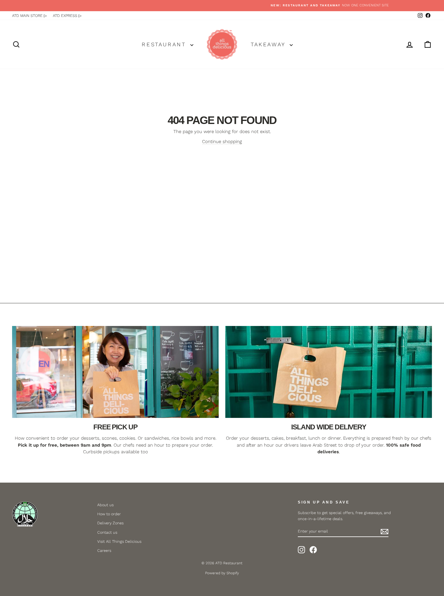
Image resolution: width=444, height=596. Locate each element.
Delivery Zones (110, 523)
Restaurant (165, 44)
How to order (109, 514)
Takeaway (269, 44)
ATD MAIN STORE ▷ (29, 15)
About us (105, 505)
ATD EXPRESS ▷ (67, 15)
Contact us (107, 532)
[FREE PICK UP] (115, 372)
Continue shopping (222, 141)
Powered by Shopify (222, 573)
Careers (104, 550)
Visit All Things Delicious (119, 541)
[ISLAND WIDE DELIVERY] (328, 372)
